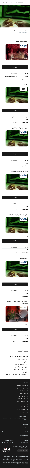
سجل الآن (15, 67)
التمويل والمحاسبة (23, 32)
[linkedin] (4, 443)
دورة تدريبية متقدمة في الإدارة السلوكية (16, 374)
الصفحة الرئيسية (25, 30)
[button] (15, 424)
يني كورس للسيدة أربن (21, 364)
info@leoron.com (24, 442)
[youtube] (2, 443)
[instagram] (7, 443)
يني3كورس (24, 372)
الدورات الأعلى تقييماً (15, 30)
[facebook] (12, 443)
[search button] (10, 2)
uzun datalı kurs (22, 359)
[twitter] (9, 443)
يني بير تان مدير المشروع (20, 367)
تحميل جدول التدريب (23, 450)
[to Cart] (7, 2)
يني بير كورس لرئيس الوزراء (19, 369)
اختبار (25, 362)
